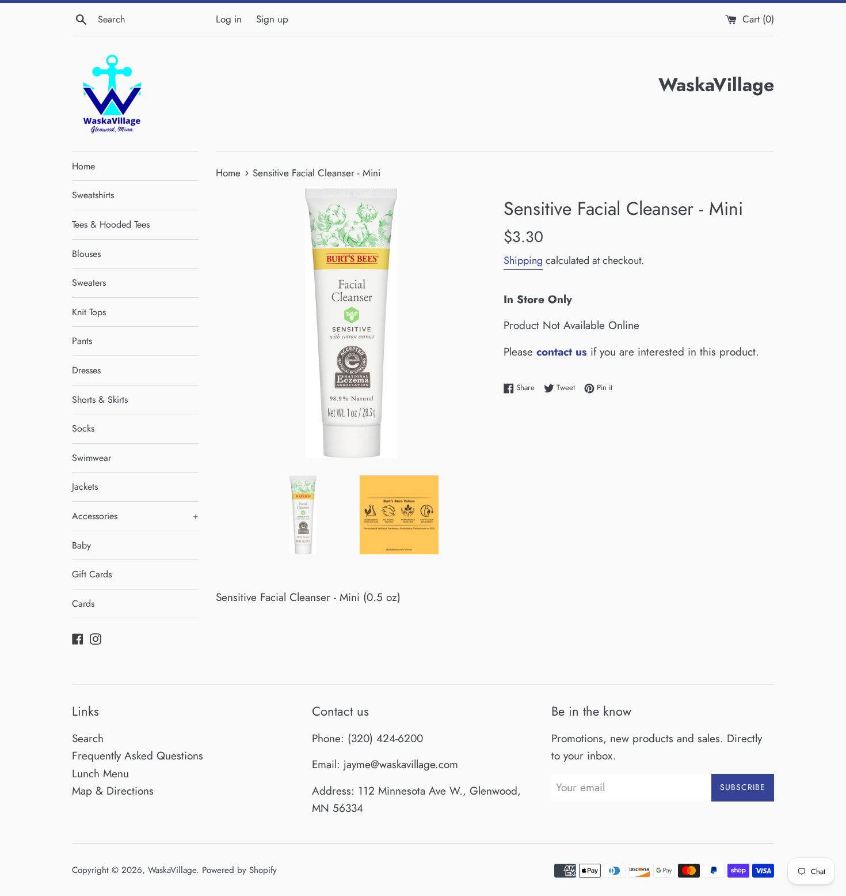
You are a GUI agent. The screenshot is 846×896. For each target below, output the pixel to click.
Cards (83, 603)
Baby (81, 545)
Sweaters (89, 282)
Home (83, 166)
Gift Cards (92, 574)
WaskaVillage (172, 870)
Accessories (135, 516)
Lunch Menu (100, 773)
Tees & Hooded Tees (111, 224)
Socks (83, 428)
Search (88, 738)
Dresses (86, 370)
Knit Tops (89, 312)
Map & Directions (113, 791)
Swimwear (91, 457)
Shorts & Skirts (100, 399)
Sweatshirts (93, 195)
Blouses (86, 253)
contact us (561, 352)
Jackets (85, 486)
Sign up (272, 19)
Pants (82, 340)
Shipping (523, 260)
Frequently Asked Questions (137, 755)
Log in (229, 19)
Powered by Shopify (239, 870)
